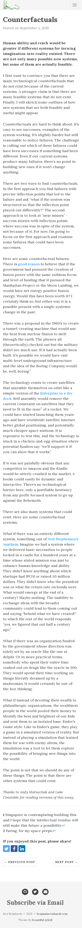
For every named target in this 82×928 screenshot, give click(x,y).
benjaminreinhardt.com (52, 914)
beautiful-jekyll (42, 920)
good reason (29, 264)
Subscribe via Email (35, 902)
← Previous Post (19, 862)
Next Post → (66, 862)
